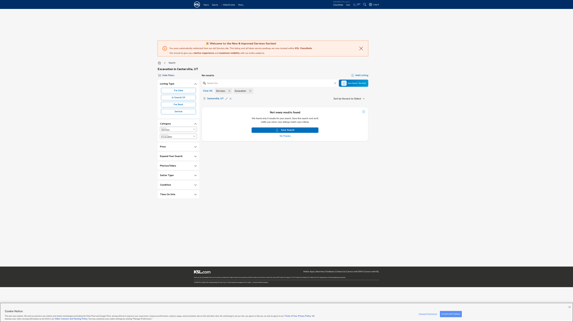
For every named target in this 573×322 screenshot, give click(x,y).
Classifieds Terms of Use (209, 277)
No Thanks (285, 136)
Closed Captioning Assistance (337, 277)
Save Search (287, 130)
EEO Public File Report (283, 277)
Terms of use (197, 277)
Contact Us (340, 271)
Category (164, 128)
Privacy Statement (223, 277)
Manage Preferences (428, 314)
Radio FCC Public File (309, 277)
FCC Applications (322, 277)
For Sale (178, 90)
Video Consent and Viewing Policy (71, 319)
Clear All (207, 90)
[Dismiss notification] (364, 112)
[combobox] (178, 129)
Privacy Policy (304, 316)
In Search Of (178, 97)
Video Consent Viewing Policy (239, 277)
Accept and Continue (451, 314)
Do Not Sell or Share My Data (267, 277)
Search (172, 62)
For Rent (178, 104)
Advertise (320, 271)
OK (570, 307)
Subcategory (165, 135)
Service (178, 111)
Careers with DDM (354, 271)
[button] (194, 129)
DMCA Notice (253, 277)
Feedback (330, 271)
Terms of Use (290, 316)
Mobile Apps (308, 271)
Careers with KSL (371, 271)
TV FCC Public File (296, 277)
